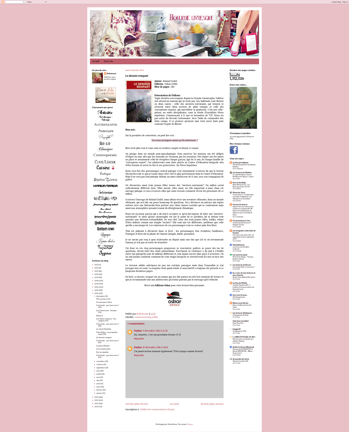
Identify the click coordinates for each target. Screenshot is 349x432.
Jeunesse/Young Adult (146, 317)
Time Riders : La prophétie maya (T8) (107, 333)
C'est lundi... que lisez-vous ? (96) (107, 356)
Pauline (138, 330)
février (99, 390)
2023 (96, 265)
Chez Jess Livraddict (241, 321)
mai (98, 380)
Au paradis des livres (241, 359)
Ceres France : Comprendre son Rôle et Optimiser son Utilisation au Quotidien (243, 197)
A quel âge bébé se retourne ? (244, 267)
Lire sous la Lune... (240, 295)
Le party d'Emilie (102, 346)
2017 (96, 284)
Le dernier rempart (104, 337)
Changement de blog (240, 315)
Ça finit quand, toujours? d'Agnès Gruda (242, 224)
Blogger (190, 424)
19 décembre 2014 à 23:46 (155, 347)
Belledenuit (111, 73)
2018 (96, 281)
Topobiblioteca (239, 245)
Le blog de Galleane (240, 163)
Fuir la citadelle (102, 352)
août (98, 371)
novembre (100, 361)
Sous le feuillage (239, 183)
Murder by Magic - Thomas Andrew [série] (243, 258)
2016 (96, 287)
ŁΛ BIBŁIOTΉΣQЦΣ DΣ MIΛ (244, 337)
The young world (103, 299)
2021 (96, 271)
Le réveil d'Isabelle (103, 329)
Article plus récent (136, 403)
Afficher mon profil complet (110, 78)
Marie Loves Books (240, 303)
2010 (96, 407)
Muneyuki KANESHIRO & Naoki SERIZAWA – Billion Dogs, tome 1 (243, 351)
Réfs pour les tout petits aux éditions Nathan (243, 340)
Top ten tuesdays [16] (240, 361)
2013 (96, 397)
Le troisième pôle (103, 349)
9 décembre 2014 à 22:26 (155, 330)
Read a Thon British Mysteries (244, 277)
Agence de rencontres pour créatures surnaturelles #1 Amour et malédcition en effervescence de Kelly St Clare (243, 211)
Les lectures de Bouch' (242, 265)
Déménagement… (239, 297)
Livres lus (108, 61)
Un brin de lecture (240, 204)
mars (98, 387)
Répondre (139, 338)
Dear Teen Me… (239, 323)
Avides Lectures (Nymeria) (243, 347)
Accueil (95, 61)
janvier (99, 393)
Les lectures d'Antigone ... (243, 313)
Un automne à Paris (104, 302)
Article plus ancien (212, 403)
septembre (100, 368)
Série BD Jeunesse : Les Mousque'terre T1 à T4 (241, 186)
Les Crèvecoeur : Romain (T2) (106, 311)
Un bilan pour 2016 (239, 331)
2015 (96, 290)
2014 (96, 293)
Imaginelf (236, 329)
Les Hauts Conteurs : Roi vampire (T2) (106, 320)
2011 (96, 403)
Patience (99, 316)
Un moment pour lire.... (242, 221)
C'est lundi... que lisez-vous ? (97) (107, 341)
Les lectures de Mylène (242, 172)
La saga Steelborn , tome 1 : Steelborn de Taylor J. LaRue (243, 176)
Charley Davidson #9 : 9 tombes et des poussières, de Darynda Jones (243, 287)
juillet (99, 374)
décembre (100, 296)
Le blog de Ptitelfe (240, 283)
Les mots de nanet (240, 255)
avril (98, 384)
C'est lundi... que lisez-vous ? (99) (107, 306)
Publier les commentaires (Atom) (157, 409)
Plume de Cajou (239, 192)
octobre (99, 364)
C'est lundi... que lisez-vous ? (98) (107, 325)
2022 (96, 268)
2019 (96, 277)
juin (98, 377)
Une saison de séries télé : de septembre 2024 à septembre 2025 (243, 237)
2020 (96, 274)
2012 (96, 400)
